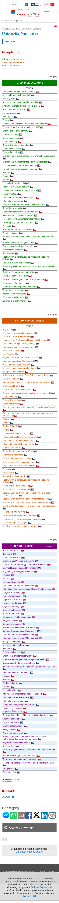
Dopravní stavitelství (11, 148)
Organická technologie (12, 726)
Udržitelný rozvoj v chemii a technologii (19, 526)
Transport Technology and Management (20, 638)
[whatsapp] (13, 817)
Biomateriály (8, 116)
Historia (5, 179)
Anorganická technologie (13, 371)
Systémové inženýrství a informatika (19, 755)
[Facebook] (28, 817)
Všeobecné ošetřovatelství (14, 294)
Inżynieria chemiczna (12, 447)
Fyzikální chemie (10, 426)
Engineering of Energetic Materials (17, 333)
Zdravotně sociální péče (13, 297)
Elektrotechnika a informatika (15, 672)
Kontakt (42, 871)
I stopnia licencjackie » (13, 59)
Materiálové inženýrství (12, 455)
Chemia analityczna (11, 386)
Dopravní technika (10, 152)
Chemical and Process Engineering (18, 561)
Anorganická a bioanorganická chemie (19, 368)
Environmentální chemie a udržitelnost (19, 165)
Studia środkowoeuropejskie (15, 276)
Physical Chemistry (11, 613)
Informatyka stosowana (12, 201)
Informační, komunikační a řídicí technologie (22, 694)
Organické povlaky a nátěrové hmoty (19, 462)
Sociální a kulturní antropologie (16, 263)
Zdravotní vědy (9, 772)
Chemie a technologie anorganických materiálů (23, 659)
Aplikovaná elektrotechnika (14, 109)
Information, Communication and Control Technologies (26, 589)
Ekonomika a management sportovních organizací (25, 162)
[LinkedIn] (44, 817)
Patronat (51, 871)
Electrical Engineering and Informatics (19, 568)
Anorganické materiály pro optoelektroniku (21, 106)
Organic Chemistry (11, 606)
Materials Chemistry (11, 350)
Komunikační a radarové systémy (17, 451)
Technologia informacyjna (13, 283)
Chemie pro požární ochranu (15, 131)
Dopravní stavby (9, 141)
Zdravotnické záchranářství (14, 301)
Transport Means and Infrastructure (18, 634)
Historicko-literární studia (13, 183)
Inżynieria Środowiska (12, 711)
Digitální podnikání (10, 138)
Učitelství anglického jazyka (14, 522)
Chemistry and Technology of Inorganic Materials (24, 564)
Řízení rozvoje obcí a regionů (15, 486)
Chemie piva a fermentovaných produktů (20, 127)
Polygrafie (6, 226)
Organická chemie (10, 722)
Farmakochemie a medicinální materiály (20, 169)
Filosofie (6, 419)
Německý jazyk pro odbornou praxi (18, 222)
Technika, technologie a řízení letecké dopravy (23, 279)
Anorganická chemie (11, 641)
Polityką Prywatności (41, 887)
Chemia (5, 120)
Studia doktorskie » (11, 65)
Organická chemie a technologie (16, 458)
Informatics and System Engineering (18, 91)
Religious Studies (10, 620)
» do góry (52, 77)
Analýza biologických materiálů (16, 95)
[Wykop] (52, 817)
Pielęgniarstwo (9, 729)
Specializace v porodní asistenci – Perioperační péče (26, 502)
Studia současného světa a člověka (18, 272)
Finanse (6, 176)
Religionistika (8, 253)
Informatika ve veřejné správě (16, 697)
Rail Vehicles (8, 354)
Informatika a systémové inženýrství (18, 197)
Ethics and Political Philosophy (16, 336)
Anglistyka (7, 329)
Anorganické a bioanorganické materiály (20, 102)
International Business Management (18, 347)
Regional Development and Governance (20, 357)
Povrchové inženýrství (12, 733)
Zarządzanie (8, 768)
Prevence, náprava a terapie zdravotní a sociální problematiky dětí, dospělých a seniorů (24, 737)
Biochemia (7, 554)
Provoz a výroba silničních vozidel (17, 246)
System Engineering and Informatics (19, 627)
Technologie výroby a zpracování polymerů (21, 519)
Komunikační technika (12, 208)
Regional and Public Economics (16, 617)
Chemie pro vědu (10, 134)
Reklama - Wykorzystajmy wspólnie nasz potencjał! (19, 871)
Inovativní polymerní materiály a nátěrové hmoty (24, 204)
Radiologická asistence (12, 250)
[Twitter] (36, 817)
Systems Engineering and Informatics (19, 631)
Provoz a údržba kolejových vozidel (18, 242)
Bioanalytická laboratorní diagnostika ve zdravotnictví (26, 382)
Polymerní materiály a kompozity (17, 229)
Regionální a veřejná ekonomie (16, 742)
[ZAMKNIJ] (29, 895)
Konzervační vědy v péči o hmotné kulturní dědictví (25, 715)
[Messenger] (5, 817)
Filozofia (6, 172)
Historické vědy (9, 690)
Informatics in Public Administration (18, 585)
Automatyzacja (9, 113)
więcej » (49, 546)
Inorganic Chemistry (11, 592)
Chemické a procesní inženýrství (17, 389)
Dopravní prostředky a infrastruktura (18, 663)
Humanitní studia (10, 194)
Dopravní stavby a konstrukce (16, 145)
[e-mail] (21, 817)
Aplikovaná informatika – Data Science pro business (25, 375)
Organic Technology (11, 610)
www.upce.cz (10, 41)
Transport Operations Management (18, 361)
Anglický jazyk (9, 99)
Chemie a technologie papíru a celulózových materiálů (26, 393)
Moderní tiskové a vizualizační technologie (21, 219)
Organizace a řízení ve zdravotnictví (18, 465)
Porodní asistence (10, 233)
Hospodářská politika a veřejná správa (19, 190)
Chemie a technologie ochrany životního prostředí (24, 123)
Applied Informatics (11, 550)
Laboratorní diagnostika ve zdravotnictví (20, 212)
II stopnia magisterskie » (14, 62)
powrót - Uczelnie (19, 827)
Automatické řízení (10, 379)
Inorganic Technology (12, 596)
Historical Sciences (11, 582)
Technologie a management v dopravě (19, 286)
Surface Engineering (11, 624)
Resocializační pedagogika (14, 476)
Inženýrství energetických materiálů (18, 444)
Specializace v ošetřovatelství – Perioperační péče (25, 499)
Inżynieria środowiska (12, 603)
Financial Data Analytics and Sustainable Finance (24, 340)
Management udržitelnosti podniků (17, 215)
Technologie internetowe (13, 290)
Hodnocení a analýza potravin (15, 187)
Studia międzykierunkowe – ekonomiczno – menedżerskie (28, 506)
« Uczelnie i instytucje (12, 20)
